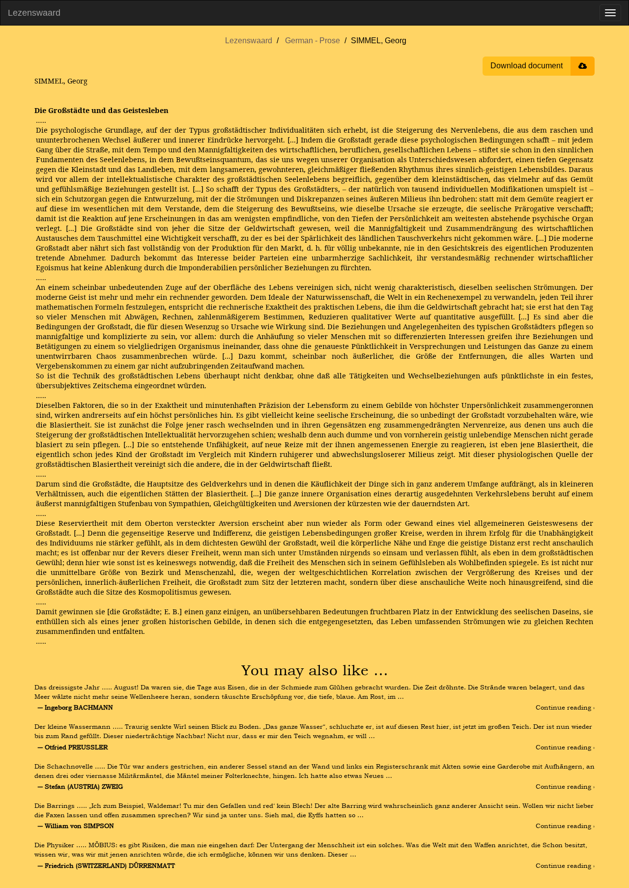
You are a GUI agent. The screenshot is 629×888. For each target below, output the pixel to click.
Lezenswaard (34, 13)
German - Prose (312, 40)
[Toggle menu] (610, 12)
